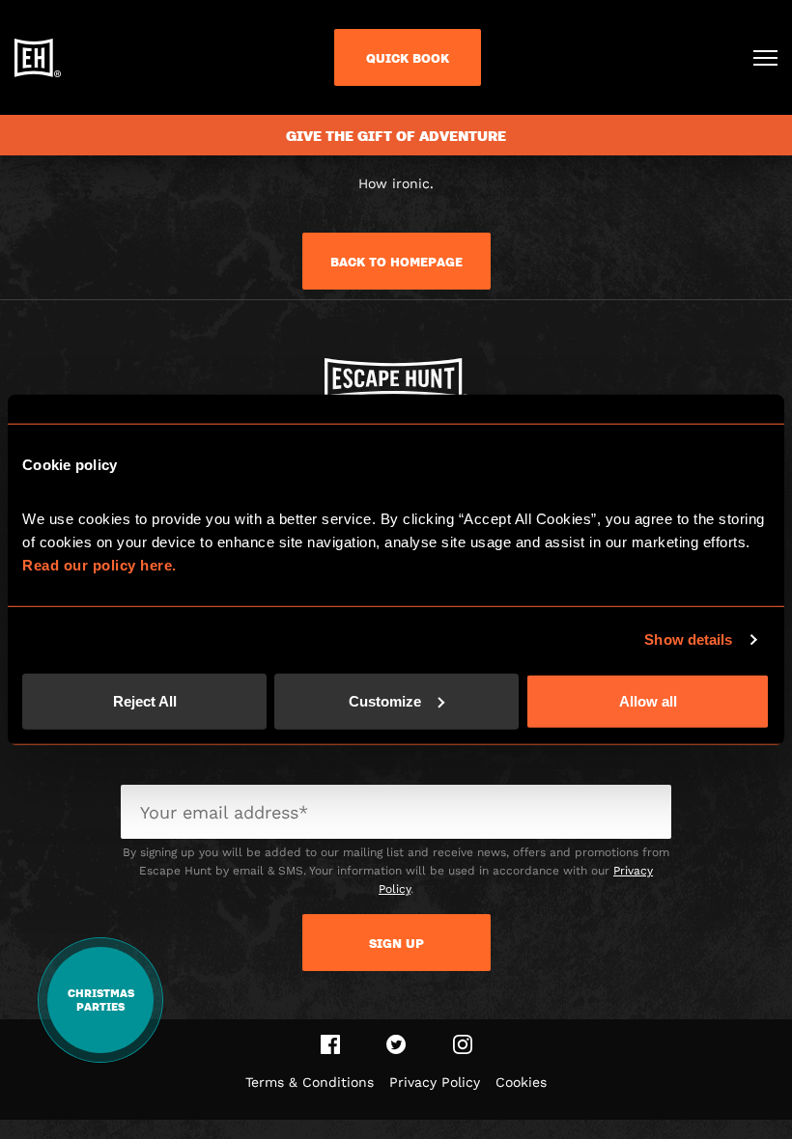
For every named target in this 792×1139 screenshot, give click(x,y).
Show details (688, 639)
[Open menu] (765, 58)
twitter (396, 1044)
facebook (330, 1044)
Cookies (521, 1082)
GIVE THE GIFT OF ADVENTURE (396, 135)
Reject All (145, 700)
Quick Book (407, 58)
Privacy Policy (434, 1082)
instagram (462, 1044)
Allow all (648, 700)
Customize (385, 700)
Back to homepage (396, 261)
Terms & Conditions (309, 1082)
